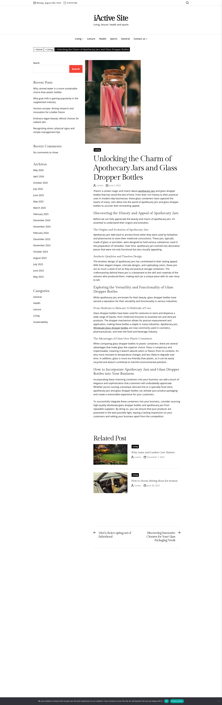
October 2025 (40, 182)
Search (36, 63)
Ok (166, 701)
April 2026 (38, 176)
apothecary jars (146, 190)
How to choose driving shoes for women (154, 480)
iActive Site (111, 18)
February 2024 (41, 232)
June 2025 (38, 195)
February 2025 (41, 214)
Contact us (139, 38)
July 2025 (38, 188)
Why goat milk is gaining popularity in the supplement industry (55, 100)
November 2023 (41, 245)
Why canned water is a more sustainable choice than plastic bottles (55, 90)
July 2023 (38, 264)
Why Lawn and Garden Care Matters (152, 452)
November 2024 (41, 226)
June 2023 (38, 270)
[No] (219, 701)
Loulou (100, 185)
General (125, 38)
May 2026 (38, 170)
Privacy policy (177, 701)
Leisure (91, 38)
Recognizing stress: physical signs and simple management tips (54, 130)
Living (78, 38)
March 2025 (39, 207)
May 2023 (38, 276)
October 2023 (40, 251)
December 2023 (41, 239)
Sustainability (40, 322)
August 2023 (40, 257)
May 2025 (38, 201)
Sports (113, 38)
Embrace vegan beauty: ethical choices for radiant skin (56, 120)
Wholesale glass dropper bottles (110, 327)
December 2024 (41, 220)
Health (102, 38)
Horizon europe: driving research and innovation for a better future (53, 110)
